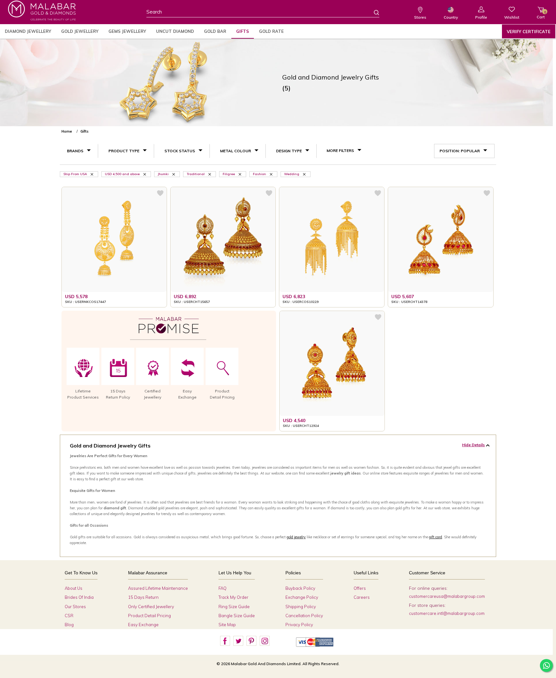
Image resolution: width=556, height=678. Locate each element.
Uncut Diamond (175, 31)
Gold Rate (271, 31)
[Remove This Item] (92, 174)
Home (66, 131)
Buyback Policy (300, 588)
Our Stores (75, 606)
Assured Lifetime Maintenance (158, 588)
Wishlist (511, 17)
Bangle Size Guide (236, 615)
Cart (541, 14)
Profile (481, 17)
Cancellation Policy (304, 615)
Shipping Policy (300, 606)
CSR (69, 615)
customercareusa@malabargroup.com (447, 596)
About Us (73, 588)
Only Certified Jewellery (151, 606)
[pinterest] (251, 641)
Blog (69, 624)
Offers (360, 588)
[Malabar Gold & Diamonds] (42, 10)
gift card (435, 537)
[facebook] (225, 641)
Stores (420, 17)
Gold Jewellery (79, 31)
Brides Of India (79, 597)
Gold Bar (215, 31)
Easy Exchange (143, 624)
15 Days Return (143, 597)
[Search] (372, 12)
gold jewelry (296, 537)
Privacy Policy (299, 624)
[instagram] (264, 641)
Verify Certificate (529, 31)
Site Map (227, 624)
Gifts (242, 31)
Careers (362, 597)
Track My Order (233, 597)
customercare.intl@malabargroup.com (447, 613)
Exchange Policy (301, 597)
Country (451, 17)
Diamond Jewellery (28, 31)
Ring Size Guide (234, 606)
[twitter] (238, 641)
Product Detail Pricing (149, 615)
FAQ (222, 588)
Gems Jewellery (127, 31)
